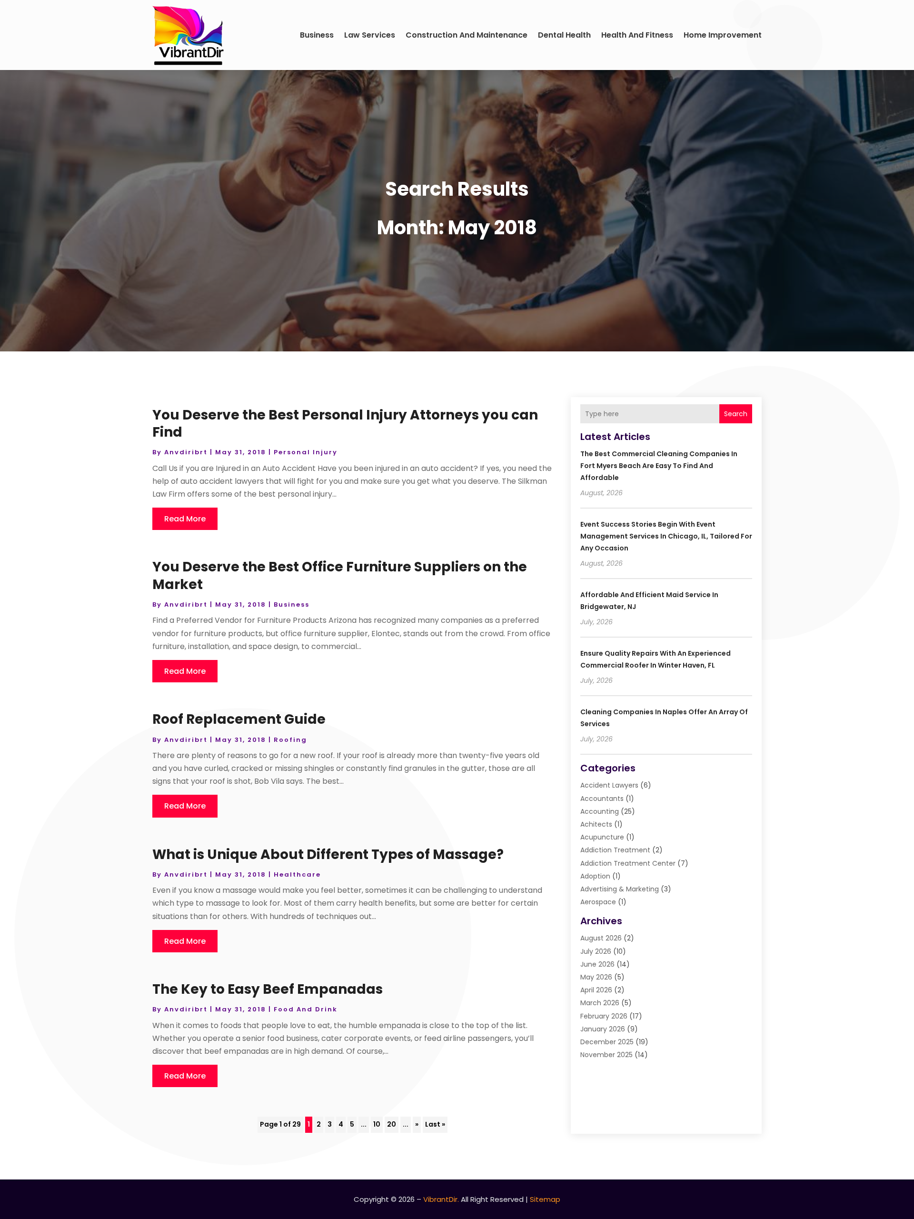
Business (317, 35)
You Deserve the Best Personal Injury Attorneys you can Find (345, 423)
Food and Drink (306, 1009)
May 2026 (596, 977)
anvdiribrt (186, 452)
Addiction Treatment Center (628, 863)
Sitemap (545, 1199)
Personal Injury (306, 452)
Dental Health (564, 35)
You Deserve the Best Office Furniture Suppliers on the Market (339, 575)
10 (376, 1124)
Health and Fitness (637, 35)
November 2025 (606, 1054)
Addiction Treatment (615, 850)
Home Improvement (723, 35)
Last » (435, 1124)
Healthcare (297, 874)
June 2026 (597, 964)
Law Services (369, 35)
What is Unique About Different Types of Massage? (328, 854)
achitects (596, 824)
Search (735, 414)
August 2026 (601, 938)
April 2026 (596, 990)
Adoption (595, 876)
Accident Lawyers (609, 785)
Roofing (290, 739)
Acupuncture (602, 837)
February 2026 (603, 1016)
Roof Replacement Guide (239, 719)
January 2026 (602, 1029)
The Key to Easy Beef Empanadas (267, 989)
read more (185, 518)
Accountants (602, 798)
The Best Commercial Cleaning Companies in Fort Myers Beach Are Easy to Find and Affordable (658, 465)
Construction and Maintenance (466, 35)
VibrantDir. (441, 1199)
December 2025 (607, 1042)
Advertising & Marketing (619, 889)
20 (391, 1124)
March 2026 (599, 1003)
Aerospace (598, 902)
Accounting (599, 811)
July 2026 (595, 951)
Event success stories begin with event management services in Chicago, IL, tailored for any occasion (666, 536)
